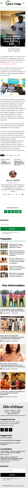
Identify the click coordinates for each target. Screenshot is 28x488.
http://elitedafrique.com (13, 182)
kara (15, 155)
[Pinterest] (14, 193)
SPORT (2, 454)
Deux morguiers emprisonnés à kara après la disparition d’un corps (19, 163)
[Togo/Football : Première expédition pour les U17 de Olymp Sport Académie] (4, 245)
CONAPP (11, 155)
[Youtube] (22, 193)
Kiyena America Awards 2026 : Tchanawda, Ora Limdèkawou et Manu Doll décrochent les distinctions (17, 253)
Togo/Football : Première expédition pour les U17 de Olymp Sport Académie (16, 246)
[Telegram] (20, 211)
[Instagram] (6, 193)
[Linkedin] (8, 193)
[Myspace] (11, 193)
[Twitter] (19, 193)
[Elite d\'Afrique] (13, 3)
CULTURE (2, 461)
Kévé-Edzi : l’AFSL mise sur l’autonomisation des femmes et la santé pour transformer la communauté (17, 261)
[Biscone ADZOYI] (13, 174)
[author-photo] (1, 313)
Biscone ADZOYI (15, 49)
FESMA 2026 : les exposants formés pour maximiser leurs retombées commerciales (16, 274)
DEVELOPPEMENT (11, 33)
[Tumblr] (17, 193)
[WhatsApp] (12, 211)
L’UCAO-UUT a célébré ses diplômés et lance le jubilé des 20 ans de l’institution (17, 268)
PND (19, 155)
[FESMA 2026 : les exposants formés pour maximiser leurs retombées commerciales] (4, 274)
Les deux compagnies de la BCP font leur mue (5, 162)
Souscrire (12, 228)
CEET (6, 155)
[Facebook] (3, 193)
